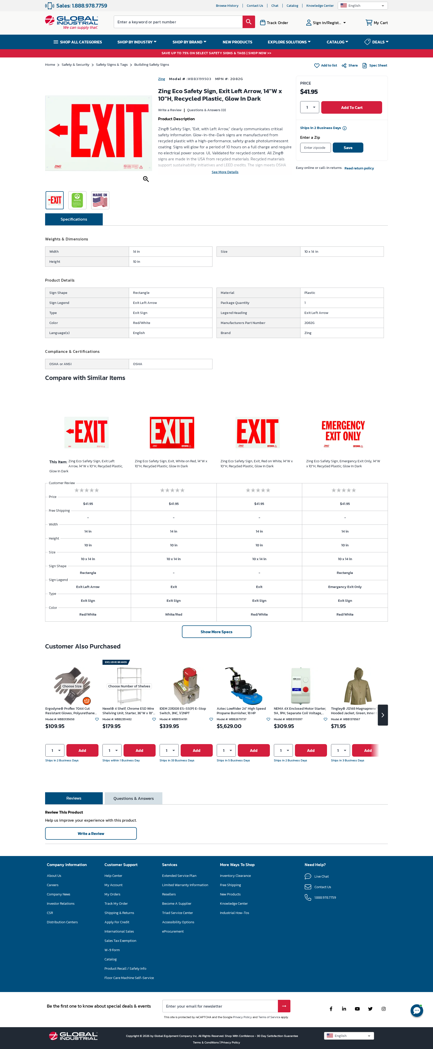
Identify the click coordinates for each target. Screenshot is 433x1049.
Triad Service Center (177, 912)
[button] (363, 5)
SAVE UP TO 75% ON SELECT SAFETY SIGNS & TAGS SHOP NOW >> (217, 53)
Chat (274, 5)
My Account (113, 885)
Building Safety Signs (151, 64)
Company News (58, 894)
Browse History (227, 5)
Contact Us (255, 5)
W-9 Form (112, 950)
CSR (50, 912)
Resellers (169, 894)
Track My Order (116, 903)
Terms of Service (269, 1017)
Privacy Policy (242, 1017)
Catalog (292, 5)
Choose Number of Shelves (129, 686)
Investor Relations (60, 903)
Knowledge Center (320, 5)
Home (50, 64)
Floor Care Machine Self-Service (129, 977)
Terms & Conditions (206, 1042)
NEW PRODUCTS (237, 42)
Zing (161, 79)
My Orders (112, 894)
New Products (230, 894)
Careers (52, 885)
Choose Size (72, 686)
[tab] (74, 219)
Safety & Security (75, 64)
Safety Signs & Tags (112, 64)
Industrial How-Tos (234, 912)
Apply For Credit (116, 922)
